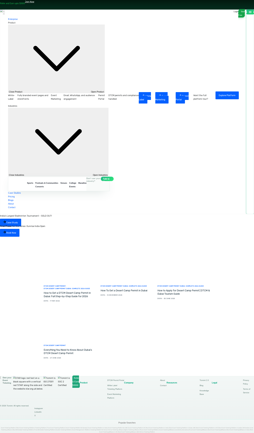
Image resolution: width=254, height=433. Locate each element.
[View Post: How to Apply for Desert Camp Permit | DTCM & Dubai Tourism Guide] (183, 265)
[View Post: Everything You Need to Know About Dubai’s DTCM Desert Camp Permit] (70, 325)
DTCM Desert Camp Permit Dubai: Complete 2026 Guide (67, 288)
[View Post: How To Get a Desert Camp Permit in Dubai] (127, 265)
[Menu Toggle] (4, 12)
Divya (46, 301)
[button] (236, 11)
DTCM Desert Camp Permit (55, 286)
